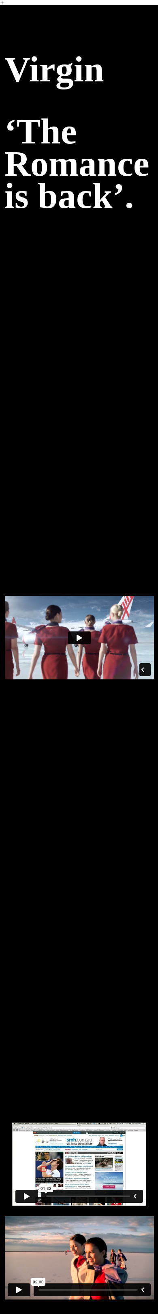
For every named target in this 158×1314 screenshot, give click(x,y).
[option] (79, 737)
